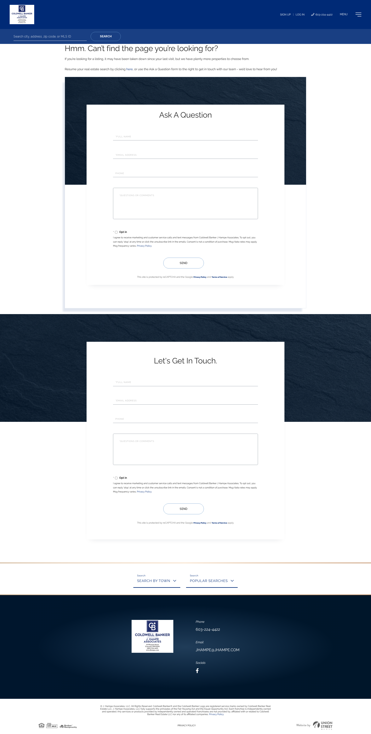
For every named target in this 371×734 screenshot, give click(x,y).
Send (184, 263)
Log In (300, 14)
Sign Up (285, 14)
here (129, 69)
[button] (106, 36)
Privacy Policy (144, 245)
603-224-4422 (324, 14)
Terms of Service (219, 277)
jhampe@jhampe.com (217, 650)
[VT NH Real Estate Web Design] (314, 725)
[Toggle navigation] (350, 14)
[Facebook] (197, 671)
